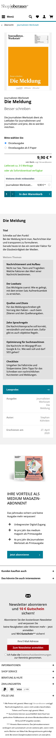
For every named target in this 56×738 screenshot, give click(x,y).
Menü (10, 16)
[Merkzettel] (37, 17)
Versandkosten (39, 703)
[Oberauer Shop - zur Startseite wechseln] (14, 6)
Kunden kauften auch (14, 571)
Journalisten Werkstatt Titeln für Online (27, 185)
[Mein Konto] (44, 17)
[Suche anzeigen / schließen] (30, 17)
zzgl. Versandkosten (43, 162)
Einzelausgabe (16, 143)
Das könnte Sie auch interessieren (20, 578)
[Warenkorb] (51, 17)
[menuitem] (7, 17)
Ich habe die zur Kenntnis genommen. (29, 656)
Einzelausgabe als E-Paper (22, 147)
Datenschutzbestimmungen (36, 654)
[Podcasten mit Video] (28, 469)
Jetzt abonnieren (19, 554)
